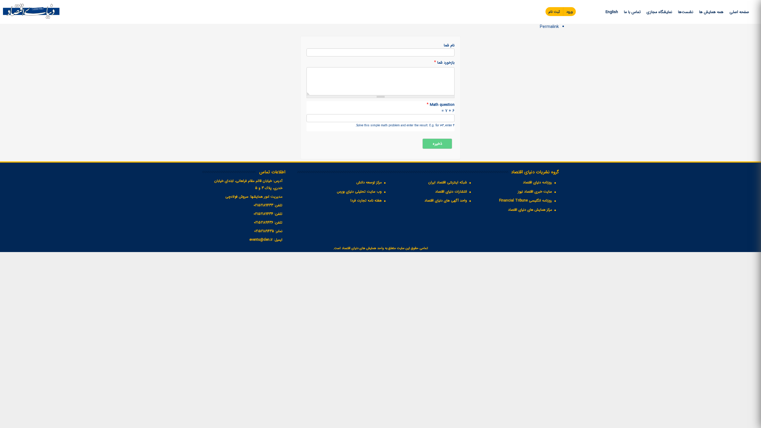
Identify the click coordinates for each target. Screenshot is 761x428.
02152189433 (263, 205)
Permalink (549, 26)
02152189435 (264, 231)
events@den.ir (261, 240)
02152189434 (263, 214)
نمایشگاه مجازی (659, 12)
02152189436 (263, 222)
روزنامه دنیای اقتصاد (537, 182)
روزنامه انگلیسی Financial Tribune (525, 200)
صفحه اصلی (739, 12)
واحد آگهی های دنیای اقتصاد (445, 200)
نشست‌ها (685, 12)
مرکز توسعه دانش (369, 182)
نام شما (449, 45)
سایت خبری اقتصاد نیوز (535, 191)
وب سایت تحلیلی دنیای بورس (359, 191)
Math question (441, 105)
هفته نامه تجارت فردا (366, 200)
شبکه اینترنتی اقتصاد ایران (447, 182)
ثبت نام (554, 12)
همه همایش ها (711, 12)
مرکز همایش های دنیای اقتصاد (530, 210)
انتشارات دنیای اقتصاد (451, 191)
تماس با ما (632, 12)
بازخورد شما (444, 62)
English (612, 12)
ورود (569, 12)
